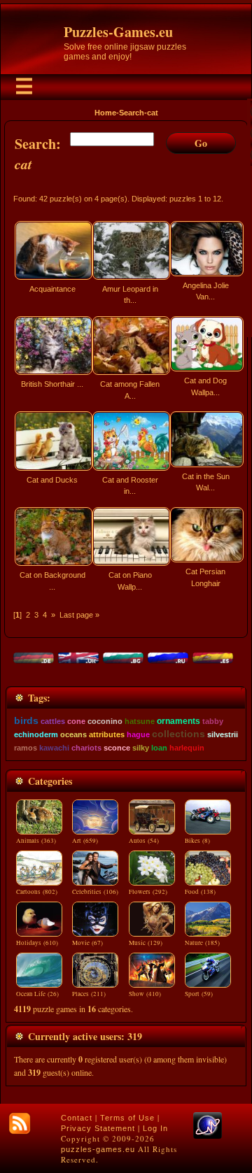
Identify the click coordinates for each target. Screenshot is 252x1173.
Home (105, 112)
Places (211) (89, 994)
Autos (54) (144, 841)
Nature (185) (202, 943)
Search (131, 112)
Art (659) (85, 841)
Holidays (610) (37, 943)
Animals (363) (36, 841)
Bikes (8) (197, 841)
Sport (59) (199, 994)
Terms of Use (127, 1118)
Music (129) (145, 943)
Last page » (79, 615)
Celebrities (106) (95, 892)
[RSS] (19, 1123)
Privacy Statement (98, 1128)
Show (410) (145, 994)
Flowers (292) (148, 892)
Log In (155, 1128)
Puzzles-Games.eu (118, 32)
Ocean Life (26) (37, 994)
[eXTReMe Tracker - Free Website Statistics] (207, 1136)
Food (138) (200, 892)
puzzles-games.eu (98, 1149)
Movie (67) (87, 943)
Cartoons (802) (36, 892)
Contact (76, 1118)
